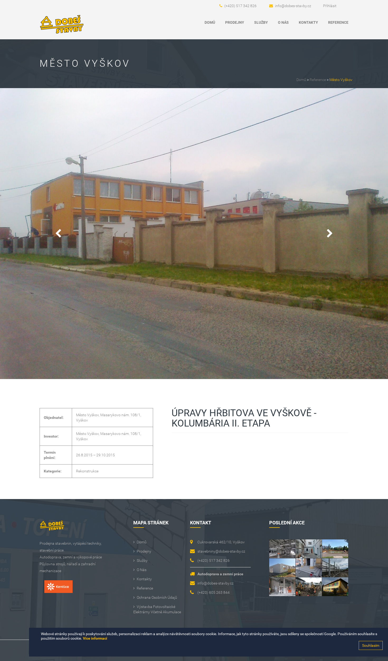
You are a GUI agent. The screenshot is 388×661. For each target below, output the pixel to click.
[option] (194, 233)
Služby (261, 22)
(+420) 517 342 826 (240, 6)
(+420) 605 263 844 (213, 592)
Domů (210, 22)
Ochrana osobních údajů (157, 597)
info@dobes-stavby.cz (293, 6)
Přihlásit (330, 6)
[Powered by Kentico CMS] (56, 589)
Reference (338, 22)
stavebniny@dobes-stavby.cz (221, 551)
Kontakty (308, 22)
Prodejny (234, 22)
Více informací (95, 638)
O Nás (283, 22)
